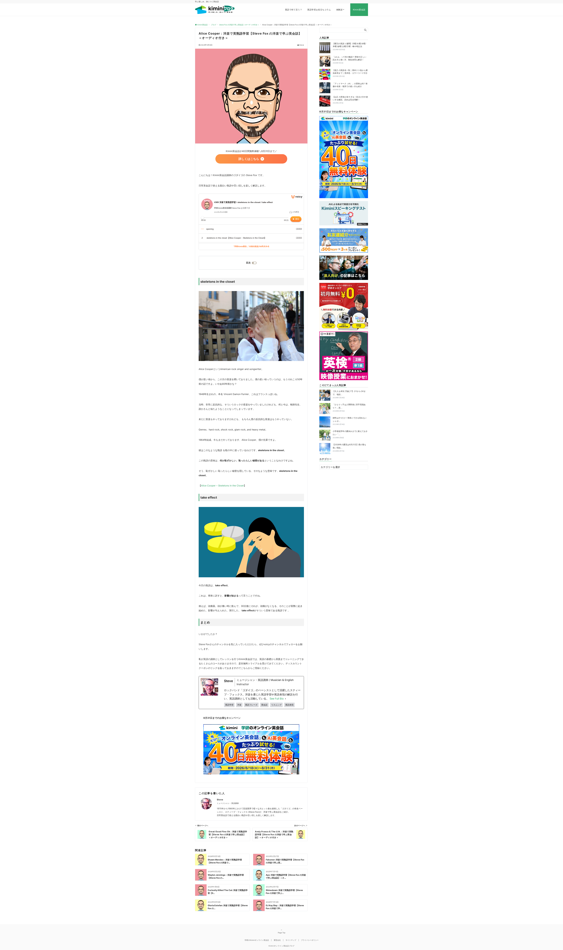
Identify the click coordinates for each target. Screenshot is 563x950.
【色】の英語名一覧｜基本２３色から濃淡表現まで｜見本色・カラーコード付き (350, 71)
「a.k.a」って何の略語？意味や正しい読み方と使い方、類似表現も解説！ (349, 58)
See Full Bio (277, 698)
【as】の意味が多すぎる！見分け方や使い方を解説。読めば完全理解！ (350, 98)
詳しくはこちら (249, 159)
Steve (301, 45)
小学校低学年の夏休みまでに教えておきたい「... (350, 434)
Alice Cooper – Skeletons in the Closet (222, 485)
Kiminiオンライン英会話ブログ (282, 946)
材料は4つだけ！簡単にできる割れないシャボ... (350, 421)
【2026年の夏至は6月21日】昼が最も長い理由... (349, 447)
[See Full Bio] (285, 699)
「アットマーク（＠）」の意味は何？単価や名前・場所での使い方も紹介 (350, 85)
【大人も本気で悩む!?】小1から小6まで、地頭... (349, 394)
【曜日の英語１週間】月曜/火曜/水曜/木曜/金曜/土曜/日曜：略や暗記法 (349, 45)
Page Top (281, 933)
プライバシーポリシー (310, 940)
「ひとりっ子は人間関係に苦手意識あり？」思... (349, 407)
